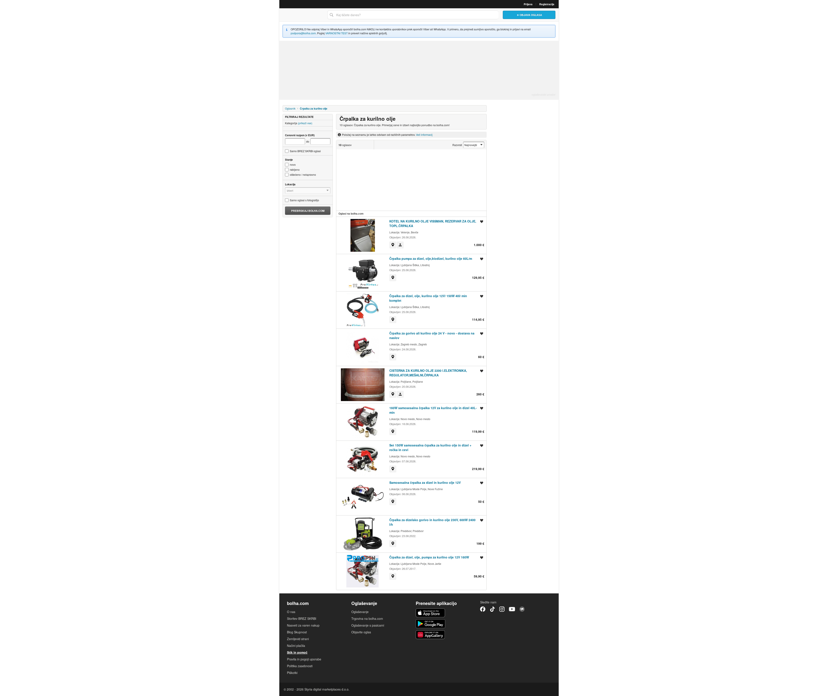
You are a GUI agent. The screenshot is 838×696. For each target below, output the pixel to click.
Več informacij (424, 134)
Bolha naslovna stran (302, 15)
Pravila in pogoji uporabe (304, 659)
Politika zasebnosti (300, 666)
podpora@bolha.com (303, 33)
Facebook (482, 609)
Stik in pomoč (297, 652)
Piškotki (292, 672)
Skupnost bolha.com (522, 609)
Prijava (528, 4)
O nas (291, 612)
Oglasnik (290, 108)
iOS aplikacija (430, 612)
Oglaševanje (360, 612)
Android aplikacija (430, 623)
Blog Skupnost (297, 632)
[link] (392, 244)
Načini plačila (296, 645)
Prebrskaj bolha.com (308, 211)
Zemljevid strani (298, 639)
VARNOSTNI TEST (336, 33)
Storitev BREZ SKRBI (301, 618)
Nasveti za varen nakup (303, 625)
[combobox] (412, 14)
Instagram (502, 609)
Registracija (546, 4)
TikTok (492, 609)
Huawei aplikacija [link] (430, 634)
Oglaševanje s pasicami (367, 625)
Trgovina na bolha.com (367, 618)
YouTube (512, 609)
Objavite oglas (361, 632)
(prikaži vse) (305, 123)
